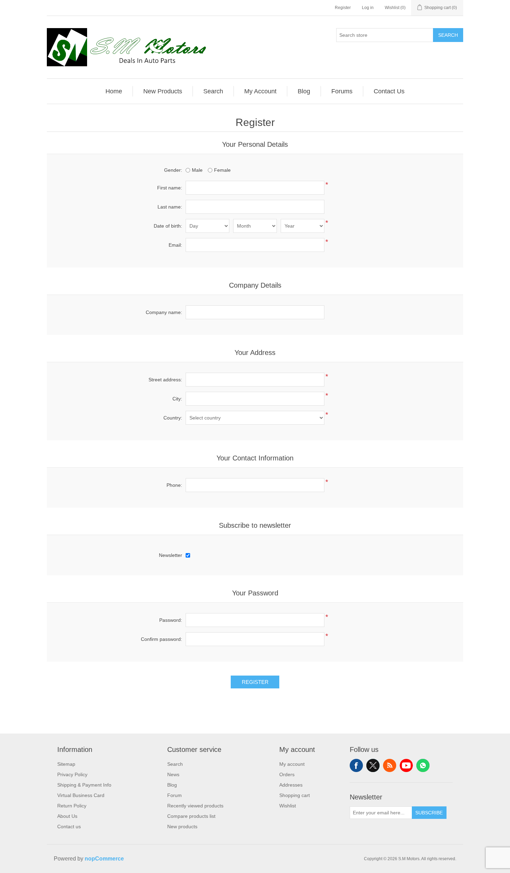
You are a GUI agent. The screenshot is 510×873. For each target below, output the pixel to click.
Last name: (170, 207)
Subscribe (429, 812)
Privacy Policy (72, 774)
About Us (67, 816)
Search (448, 35)
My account (292, 764)
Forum (174, 795)
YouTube (406, 765)
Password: (170, 620)
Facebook (356, 765)
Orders (287, 774)
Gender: (173, 170)
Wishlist (287, 805)
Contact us (69, 826)
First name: (169, 187)
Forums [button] (341, 91)
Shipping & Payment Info (84, 785)
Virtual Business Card (80, 795)
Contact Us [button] (389, 91)
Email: (175, 245)
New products (182, 826)
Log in (368, 7)
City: (177, 398)
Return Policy (71, 805)
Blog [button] (304, 91)
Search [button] (213, 91)
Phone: (174, 485)
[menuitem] (114, 91)
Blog (172, 785)
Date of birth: (168, 226)
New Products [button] (162, 91)
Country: (172, 418)
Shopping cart (294, 795)
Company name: (164, 312)
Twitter (373, 765)
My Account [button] (260, 91)
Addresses (291, 785)
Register (343, 7)
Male (197, 170)
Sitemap (66, 764)
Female (222, 170)
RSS (389, 765)
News (173, 774)
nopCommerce (104, 859)
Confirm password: (161, 639)
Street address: (165, 379)
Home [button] (113, 91)
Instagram (423, 765)
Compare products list (191, 816)
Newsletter (170, 555)
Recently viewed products (195, 805)
